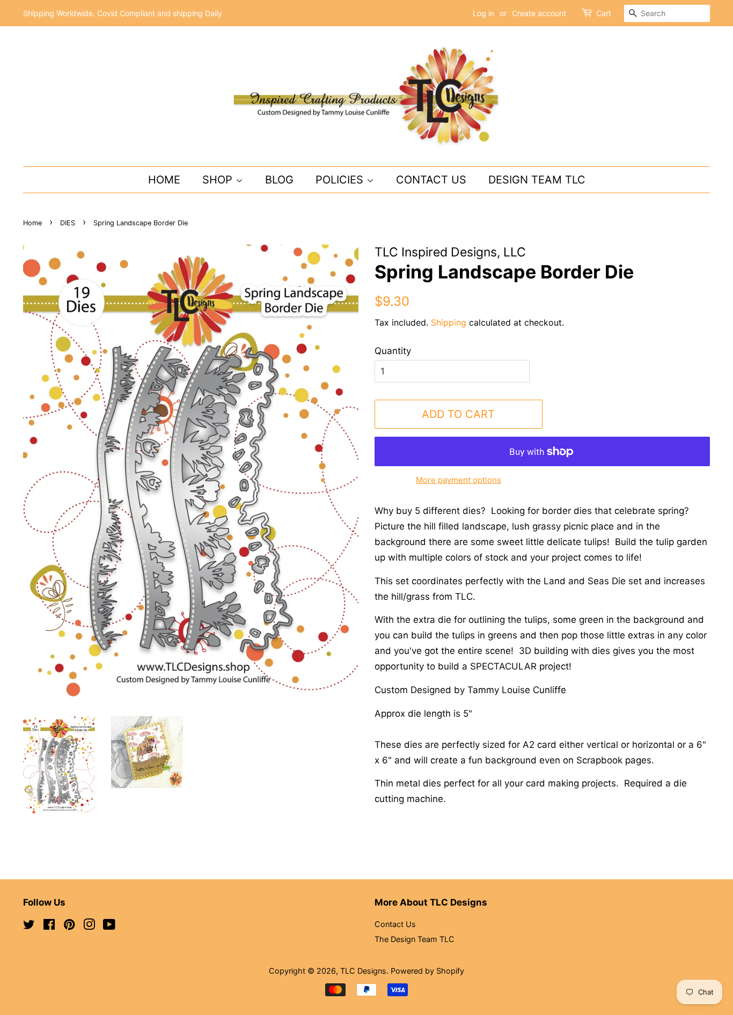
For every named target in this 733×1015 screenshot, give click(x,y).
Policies (341, 179)
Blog (279, 179)
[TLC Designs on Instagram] (89, 926)
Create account (539, 13)
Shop (219, 179)
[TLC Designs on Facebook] (49, 926)
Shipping (448, 322)
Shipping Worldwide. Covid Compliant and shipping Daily (122, 13)
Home (164, 179)
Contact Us (431, 179)
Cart (603, 13)
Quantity (393, 350)
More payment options (458, 480)
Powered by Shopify (427, 970)
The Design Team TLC (415, 939)
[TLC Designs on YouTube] (109, 926)
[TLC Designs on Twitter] (29, 926)
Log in (483, 13)
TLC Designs (363, 970)
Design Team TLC (536, 179)
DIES (67, 223)
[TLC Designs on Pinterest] (69, 926)
